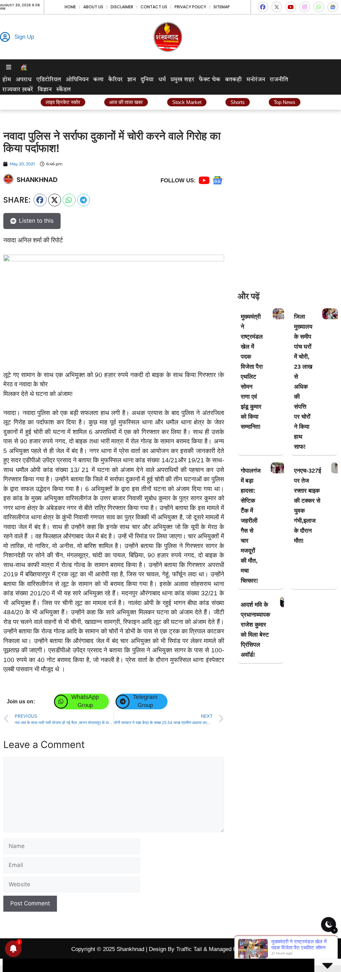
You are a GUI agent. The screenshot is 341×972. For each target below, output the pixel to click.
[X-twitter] (276, 7)
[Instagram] (304, 7)
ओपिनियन (77, 80)
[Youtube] (290, 7)
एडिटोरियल (48, 80)
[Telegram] (123, 702)
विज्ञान (45, 90)
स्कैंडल (63, 90)
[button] (40, 200)
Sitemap (221, 7)
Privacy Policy (190, 7)
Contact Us (154, 7)
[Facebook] (262, 7)
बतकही (233, 80)
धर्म (162, 80)
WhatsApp (85, 697)
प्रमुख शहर (182, 80)
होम (6, 80)
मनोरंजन (255, 80)
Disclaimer (122, 7)
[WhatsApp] (61, 702)
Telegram (145, 697)
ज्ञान (131, 80)
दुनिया (147, 80)
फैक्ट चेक (209, 80)
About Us (93, 7)
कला (98, 80)
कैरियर (115, 80)
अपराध (24, 80)
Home (70, 7)
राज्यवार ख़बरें (17, 90)
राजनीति (279, 80)
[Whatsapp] (318, 7)
